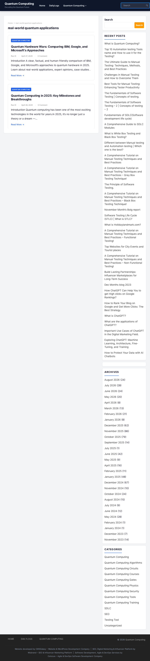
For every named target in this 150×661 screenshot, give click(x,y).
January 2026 (112, 419)
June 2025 (110, 453)
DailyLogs (26, 639)
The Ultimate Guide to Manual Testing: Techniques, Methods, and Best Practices (122, 65)
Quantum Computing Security (121, 591)
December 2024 (113, 482)
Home (10, 23)
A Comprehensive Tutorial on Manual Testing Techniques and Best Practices (123, 159)
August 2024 (112, 499)
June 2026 (110, 391)
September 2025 (114, 442)
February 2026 (113, 413)
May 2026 (110, 396)
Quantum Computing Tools (120, 597)
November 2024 (114, 488)
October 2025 (112, 436)
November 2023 (114, 539)
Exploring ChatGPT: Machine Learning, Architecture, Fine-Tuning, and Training (121, 343)
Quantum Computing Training (121, 602)
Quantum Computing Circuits (121, 568)
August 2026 (112, 379)
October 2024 (112, 494)
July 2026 (110, 385)
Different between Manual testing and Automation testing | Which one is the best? (124, 146)
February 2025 (113, 471)
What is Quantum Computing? (122, 43)
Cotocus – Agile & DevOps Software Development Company (75, 656)
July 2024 (110, 505)
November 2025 (113, 431)
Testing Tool (111, 619)
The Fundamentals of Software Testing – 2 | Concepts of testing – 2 (123, 106)
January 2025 (112, 476)
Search (108, 19)
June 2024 (110, 511)
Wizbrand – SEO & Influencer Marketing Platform (50, 652)
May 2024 (110, 516)
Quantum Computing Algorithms (123, 562)
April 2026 (110, 402)
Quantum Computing (19, 3)
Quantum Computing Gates (120, 579)
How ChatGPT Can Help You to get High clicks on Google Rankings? (122, 294)
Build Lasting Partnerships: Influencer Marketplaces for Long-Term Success (120, 275)
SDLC (107, 608)
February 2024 (113, 522)
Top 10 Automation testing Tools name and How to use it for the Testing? (123, 53)
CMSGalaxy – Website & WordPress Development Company (63, 649)
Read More (17, 75)
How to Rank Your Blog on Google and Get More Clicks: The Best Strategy (123, 307)
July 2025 (110, 448)
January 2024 (112, 528)
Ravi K (13, 56)
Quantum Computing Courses (121, 574)
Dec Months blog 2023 (117, 284)
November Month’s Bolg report (122, 209)
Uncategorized (113, 625)
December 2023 (113, 533)
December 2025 (113, 425)
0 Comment (42, 56)
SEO (106, 614)
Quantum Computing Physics (121, 585)
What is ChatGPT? (115, 315)
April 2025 (110, 465)
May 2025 (110, 459)
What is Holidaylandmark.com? (122, 224)
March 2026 (111, 408)
